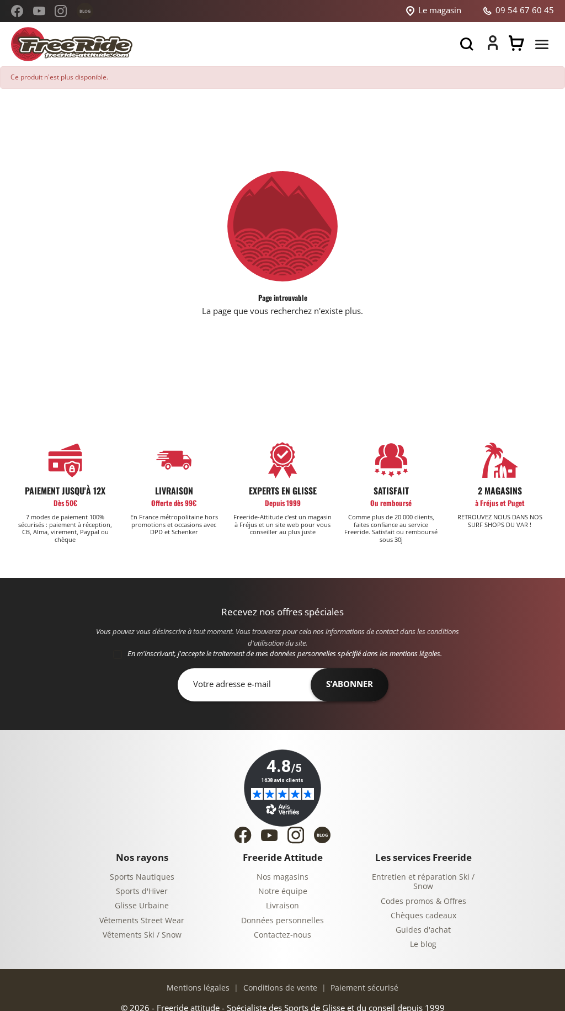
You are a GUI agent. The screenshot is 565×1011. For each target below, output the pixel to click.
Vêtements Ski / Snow (142, 935)
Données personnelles (282, 920)
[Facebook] (17, 11)
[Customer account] (493, 47)
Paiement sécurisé (363, 988)
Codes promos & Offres (423, 901)
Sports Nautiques (142, 877)
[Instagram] (61, 11)
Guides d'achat (423, 930)
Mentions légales (198, 988)
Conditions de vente (279, 988)
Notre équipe (282, 891)
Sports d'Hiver (142, 891)
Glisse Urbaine (142, 906)
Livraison (282, 906)
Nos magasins (282, 877)
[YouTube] (39, 11)
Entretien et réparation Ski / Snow (423, 882)
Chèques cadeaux (423, 915)
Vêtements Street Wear (141, 920)
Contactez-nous (282, 935)
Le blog (423, 944)
